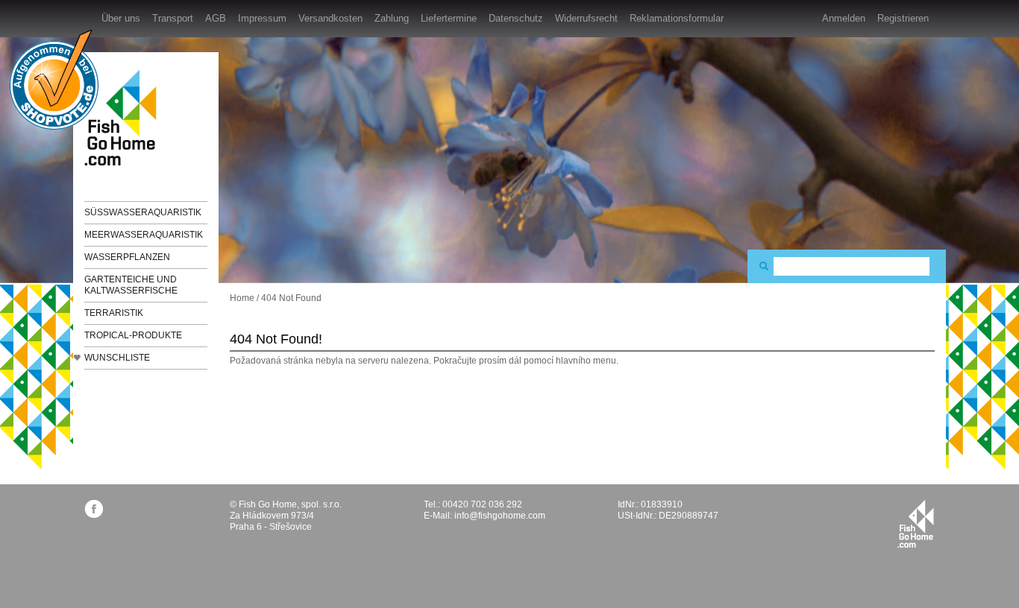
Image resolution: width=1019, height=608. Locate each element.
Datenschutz (516, 18)
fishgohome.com (916, 523)
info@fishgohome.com (499, 515)
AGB (215, 18)
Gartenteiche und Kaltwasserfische (131, 285)
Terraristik (113, 313)
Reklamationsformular (677, 18)
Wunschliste (117, 357)
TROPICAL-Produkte (133, 335)
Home (242, 298)
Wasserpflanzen (127, 257)
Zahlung (391, 18)
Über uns (120, 18)
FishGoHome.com (125, 117)
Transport (172, 18)
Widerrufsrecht (586, 18)
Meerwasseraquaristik (143, 234)
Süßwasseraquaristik (142, 212)
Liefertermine (449, 18)
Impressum (262, 18)
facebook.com (93, 508)
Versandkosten (330, 18)
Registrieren (903, 18)
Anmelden (843, 18)
